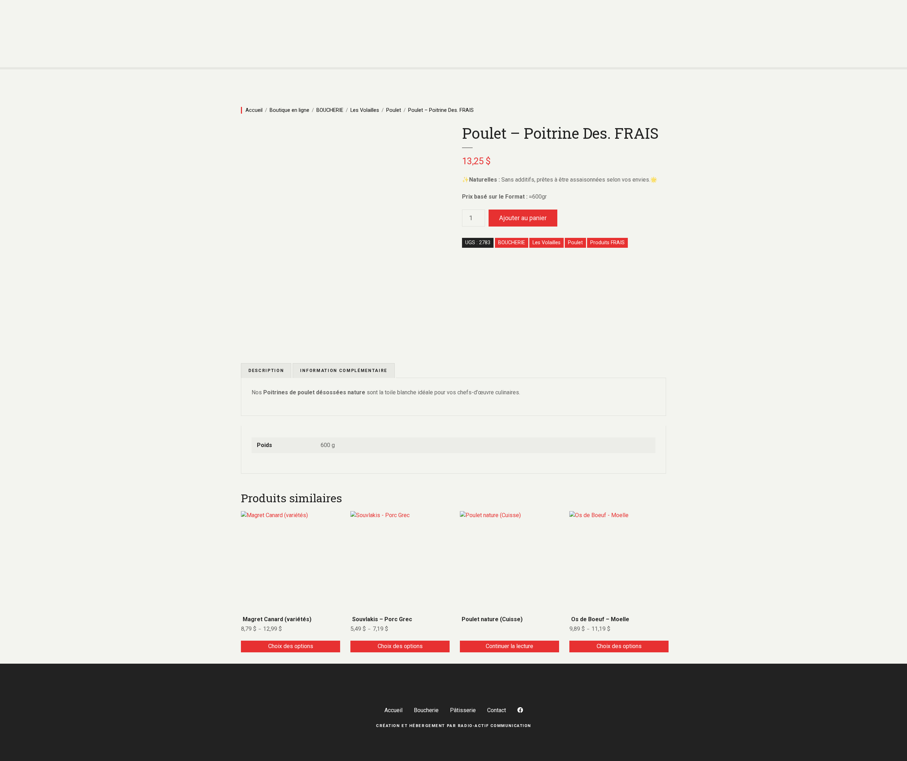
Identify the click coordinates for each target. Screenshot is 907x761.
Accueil (254, 110)
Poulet (393, 110)
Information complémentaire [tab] (343, 370)
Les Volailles (364, 110)
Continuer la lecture (509, 646)
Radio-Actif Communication (494, 725)
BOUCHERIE (329, 110)
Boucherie (426, 710)
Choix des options (290, 646)
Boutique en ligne (289, 110)
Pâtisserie (463, 710)
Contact (496, 710)
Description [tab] (266, 370)
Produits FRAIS (607, 243)
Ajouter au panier (523, 218)
